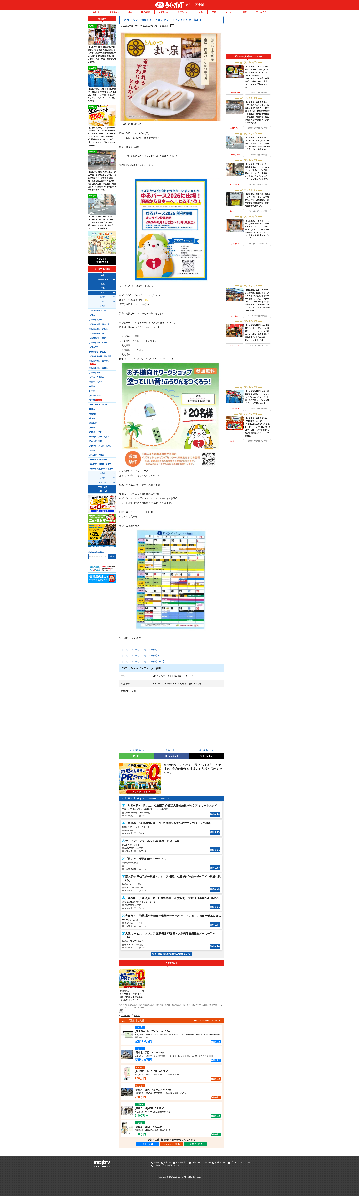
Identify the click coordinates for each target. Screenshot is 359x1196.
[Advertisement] (248, 34)
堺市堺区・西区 (95, 432)
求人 (130, 12)
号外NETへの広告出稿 (201, 1162)
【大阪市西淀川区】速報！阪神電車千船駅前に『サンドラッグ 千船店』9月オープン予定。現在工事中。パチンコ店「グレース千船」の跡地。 (257, 397)
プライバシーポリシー (240, 1162)
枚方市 (92, 418)
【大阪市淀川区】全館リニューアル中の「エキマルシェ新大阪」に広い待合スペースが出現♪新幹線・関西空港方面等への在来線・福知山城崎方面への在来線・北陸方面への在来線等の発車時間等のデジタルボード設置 (102, 181)
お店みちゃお (183, 12)
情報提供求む (181, 1162)
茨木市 (92, 391)
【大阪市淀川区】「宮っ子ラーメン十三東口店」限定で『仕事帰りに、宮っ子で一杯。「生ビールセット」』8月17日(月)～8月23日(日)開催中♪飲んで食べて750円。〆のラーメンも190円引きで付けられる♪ (102, 136)
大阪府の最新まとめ (97, 311)
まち (201, 12)
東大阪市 (93, 423)
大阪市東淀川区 (95, 320)
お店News (163, 12)
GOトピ (96, 12)
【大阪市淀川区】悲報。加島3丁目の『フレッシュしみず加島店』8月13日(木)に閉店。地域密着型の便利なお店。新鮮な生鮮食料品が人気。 (257, 200)
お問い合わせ (221, 1162)
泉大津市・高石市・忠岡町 (100, 446)
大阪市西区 (93, 347)
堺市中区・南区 (95, 441)
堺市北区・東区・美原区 (99, 437)
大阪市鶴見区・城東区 (98, 338)
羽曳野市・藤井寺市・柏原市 (101, 469)
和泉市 (92, 451)
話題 (214, 12)
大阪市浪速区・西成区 (98, 368)
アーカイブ (261, 12)
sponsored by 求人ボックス (158, 799)
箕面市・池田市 (95, 396)
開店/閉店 (145, 12)
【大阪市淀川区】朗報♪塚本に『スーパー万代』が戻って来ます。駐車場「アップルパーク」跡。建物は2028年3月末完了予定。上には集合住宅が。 (257, 143)
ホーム (157, 1162)
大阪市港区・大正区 (97, 352)
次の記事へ (204, 750)
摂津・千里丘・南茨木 (98, 405)
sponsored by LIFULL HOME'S (206, 1020)
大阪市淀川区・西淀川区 (99, 324)
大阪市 (92, 315)
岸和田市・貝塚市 (96, 455)
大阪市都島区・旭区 (97, 333)
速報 (245, 12)
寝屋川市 (93, 414)
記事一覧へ (171, 750)
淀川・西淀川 (194, 5)
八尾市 (92, 428)
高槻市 (92, 409)
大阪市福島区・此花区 (98, 329)
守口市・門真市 (95, 382)
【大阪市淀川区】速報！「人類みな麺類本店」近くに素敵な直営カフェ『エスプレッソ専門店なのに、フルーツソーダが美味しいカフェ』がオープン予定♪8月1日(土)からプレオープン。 (257, 229)
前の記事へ (138, 750)
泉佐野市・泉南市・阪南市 (100, 464)
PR (121, 1011)
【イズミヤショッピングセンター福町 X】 (140, 655)
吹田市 (92, 386)
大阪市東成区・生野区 (98, 343)
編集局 (137, 1015)
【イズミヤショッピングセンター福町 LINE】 (142, 661)
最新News (114, 12)
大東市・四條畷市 (96, 377)
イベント (229, 12)
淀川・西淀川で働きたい (133, 798)
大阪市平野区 (94, 373)
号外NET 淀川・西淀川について (168, 1165)
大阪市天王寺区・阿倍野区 (100, 356)
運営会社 (168, 1162)
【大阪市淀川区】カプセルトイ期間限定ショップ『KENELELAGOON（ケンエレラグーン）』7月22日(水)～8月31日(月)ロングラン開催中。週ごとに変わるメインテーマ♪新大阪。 (257, 427)
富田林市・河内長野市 (98, 460)
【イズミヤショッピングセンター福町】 (139, 649)
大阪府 (165, 26)
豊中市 (95, 400)
